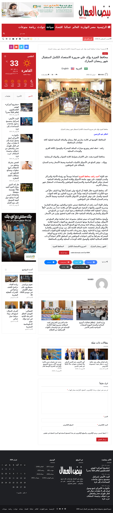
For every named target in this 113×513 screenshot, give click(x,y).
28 (17, 487)
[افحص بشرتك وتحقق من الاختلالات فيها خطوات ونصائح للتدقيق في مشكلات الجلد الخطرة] (26, 165)
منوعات (22, 27)
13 (21, 478)
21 (17, 482)
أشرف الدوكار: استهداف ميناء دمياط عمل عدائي (58, 39)
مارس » (19, 493)
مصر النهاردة (88, 27)
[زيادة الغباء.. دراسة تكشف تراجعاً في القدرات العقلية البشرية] (11, 278)
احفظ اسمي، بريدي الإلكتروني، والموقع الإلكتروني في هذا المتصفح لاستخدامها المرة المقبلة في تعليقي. (74, 433)
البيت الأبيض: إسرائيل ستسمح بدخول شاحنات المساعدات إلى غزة (12, 123)
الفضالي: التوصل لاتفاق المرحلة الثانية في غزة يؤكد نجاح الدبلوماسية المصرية (27, 319)
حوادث (41, 27)
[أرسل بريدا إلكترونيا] (99, 74)
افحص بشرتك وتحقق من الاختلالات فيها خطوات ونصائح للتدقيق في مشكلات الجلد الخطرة (13, 170)
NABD (102, 74)
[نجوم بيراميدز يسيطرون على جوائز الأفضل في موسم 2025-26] (26, 278)
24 (6, 482)
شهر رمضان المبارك (97, 246)
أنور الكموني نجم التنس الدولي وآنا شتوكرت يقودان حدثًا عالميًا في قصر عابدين (75, 364)
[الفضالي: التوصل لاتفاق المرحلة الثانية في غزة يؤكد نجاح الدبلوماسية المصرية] (26, 305)
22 (13, 482)
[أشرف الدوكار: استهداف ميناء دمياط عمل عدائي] (11, 305)
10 (6, 473)
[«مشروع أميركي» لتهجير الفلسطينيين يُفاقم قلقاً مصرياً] (26, 107)
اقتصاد (59, 27)
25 (2, 482)
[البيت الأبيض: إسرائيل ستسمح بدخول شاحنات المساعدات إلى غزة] (26, 121)
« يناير (25, 493)
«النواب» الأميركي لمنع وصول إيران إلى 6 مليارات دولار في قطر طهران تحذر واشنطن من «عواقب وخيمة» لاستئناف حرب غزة (12, 145)
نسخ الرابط (64, 252)
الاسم (106, 416)
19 (24, 482)
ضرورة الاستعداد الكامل (76, 246)
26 (24, 487)
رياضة (32, 27)
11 (2, 473)
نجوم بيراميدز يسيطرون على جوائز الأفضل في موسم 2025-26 (26, 289)
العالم (76, 27)
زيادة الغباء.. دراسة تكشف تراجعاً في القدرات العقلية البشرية (12, 289)
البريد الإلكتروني (102, 425)
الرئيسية (102, 27)
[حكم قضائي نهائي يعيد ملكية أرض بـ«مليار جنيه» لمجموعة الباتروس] (98, 354)
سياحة (50, 27)
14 (17, 478)
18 (2, 478)
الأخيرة (19, 96)
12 (24, 478)
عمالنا (67, 27)
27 (21, 487)
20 (21, 482)
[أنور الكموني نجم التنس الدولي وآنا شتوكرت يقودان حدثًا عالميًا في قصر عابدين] (75, 354)
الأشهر (30, 96)
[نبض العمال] (94, 11)
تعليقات (7, 96)
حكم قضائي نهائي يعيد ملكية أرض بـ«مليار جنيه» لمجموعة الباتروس (98, 364)
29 (13, 487)
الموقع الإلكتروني (68, 425)
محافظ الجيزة (58, 246)
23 (9, 482)
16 (9, 478)
